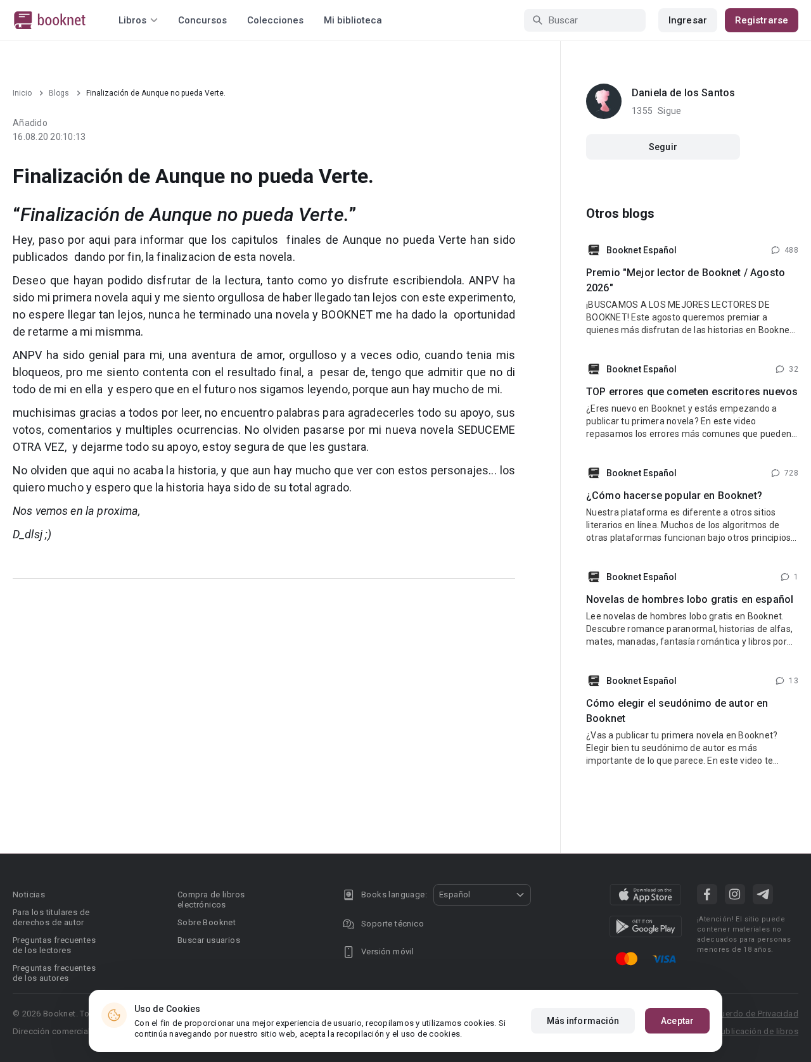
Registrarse (761, 20)
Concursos (202, 20)
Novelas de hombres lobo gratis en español (689, 599)
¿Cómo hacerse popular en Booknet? (674, 496)
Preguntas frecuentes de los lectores (54, 945)
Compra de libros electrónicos (211, 899)
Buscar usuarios (208, 940)
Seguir (663, 147)
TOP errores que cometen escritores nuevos (692, 392)
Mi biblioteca (353, 20)
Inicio (22, 93)
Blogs (59, 93)
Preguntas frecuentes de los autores (54, 973)
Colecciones (275, 20)
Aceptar (677, 1021)
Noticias (29, 894)
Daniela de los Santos (683, 93)
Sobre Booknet (206, 922)
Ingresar (687, 20)
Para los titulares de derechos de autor (51, 917)
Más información (583, 1021)
